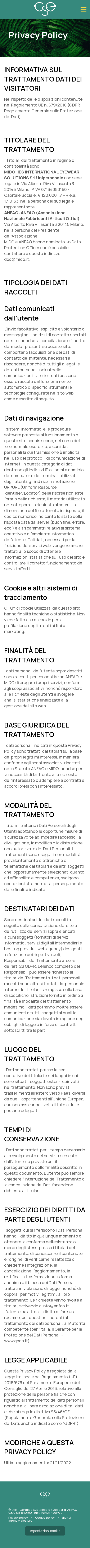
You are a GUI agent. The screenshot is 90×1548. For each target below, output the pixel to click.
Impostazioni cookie (45, 1530)
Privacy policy (18, 1518)
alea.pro (26, 1520)
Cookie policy (45, 1518)
